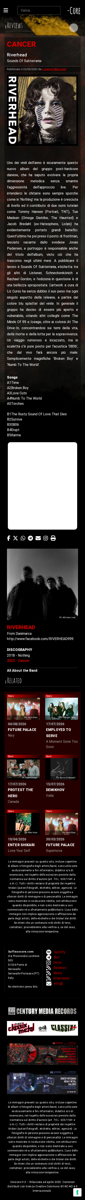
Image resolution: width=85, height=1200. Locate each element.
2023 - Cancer (18, 661)
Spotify (59, 952)
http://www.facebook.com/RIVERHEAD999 (40, 639)
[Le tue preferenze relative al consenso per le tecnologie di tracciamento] (77, 1192)
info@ (58, 983)
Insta (57, 962)
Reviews (59, 968)
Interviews (61, 978)
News (57, 973)
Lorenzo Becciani (54, 69)
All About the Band (22, 670)
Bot (57, 957)
